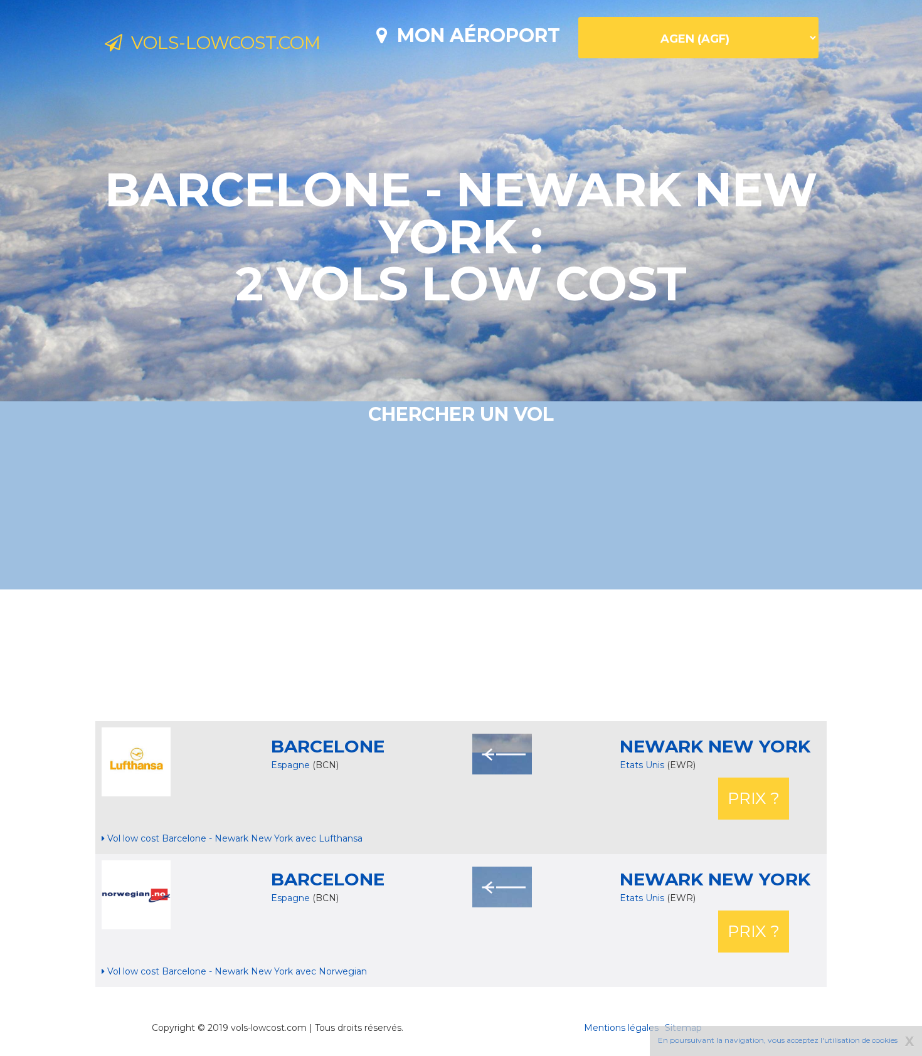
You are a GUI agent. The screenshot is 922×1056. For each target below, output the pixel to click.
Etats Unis (643, 765)
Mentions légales (621, 1027)
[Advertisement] (461, 655)
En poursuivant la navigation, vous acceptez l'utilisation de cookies (778, 1040)
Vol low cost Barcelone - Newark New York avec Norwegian (236, 971)
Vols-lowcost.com (221, 42)
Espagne (290, 765)
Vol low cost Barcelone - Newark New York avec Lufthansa (234, 838)
